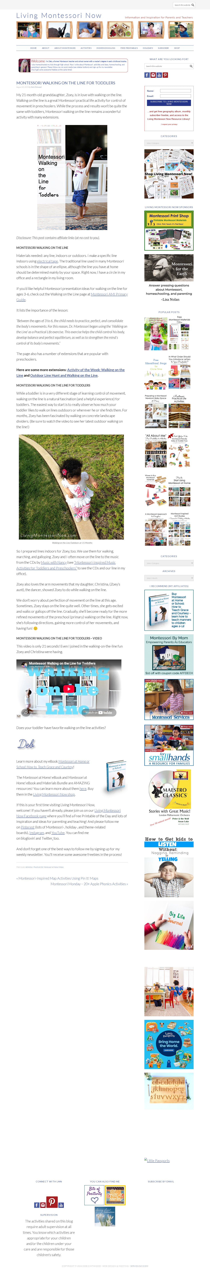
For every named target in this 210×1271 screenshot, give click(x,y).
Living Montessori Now (105, 26)
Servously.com (139, 1266)
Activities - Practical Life (34, 867)
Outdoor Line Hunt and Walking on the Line (64, 375)
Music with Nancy (54, 562)
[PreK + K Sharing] (115, 1204)
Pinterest (27, 827)
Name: (150, 91)
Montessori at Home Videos (53, 867)
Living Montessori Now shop (54, 794)
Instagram (36, 833)
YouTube (58, 833)
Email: (150, 96)
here (83, 788)
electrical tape (47, 261)
